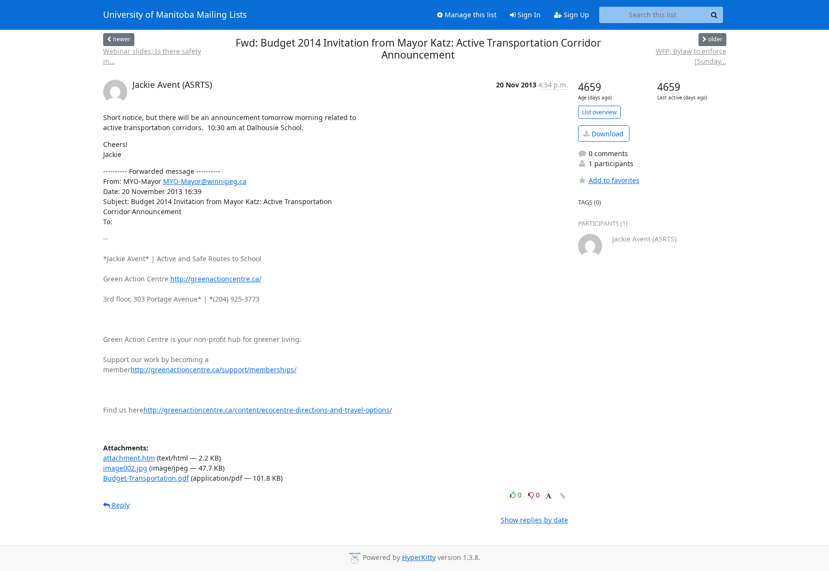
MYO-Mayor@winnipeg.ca (205, 181)
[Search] (714, 15)
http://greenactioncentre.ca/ (215, 278)
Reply (120, 505)
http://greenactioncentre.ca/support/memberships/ (213, 369)
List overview (599, 112)
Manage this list (470, 14)
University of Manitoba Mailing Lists (175, 15)
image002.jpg (125, 468)
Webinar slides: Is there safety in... (152, 56)
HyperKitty (419, 557)
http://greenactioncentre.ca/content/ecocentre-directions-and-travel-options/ (267, 409)
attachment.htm (129, 457)
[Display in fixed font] (548, 496)
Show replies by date (534, 519)
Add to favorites (614, 180)
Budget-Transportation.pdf (146, 478)
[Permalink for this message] (562, 495)
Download (607, 133)
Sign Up (575, 14)
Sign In (528, 14)
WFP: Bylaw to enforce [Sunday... (691, 56)
